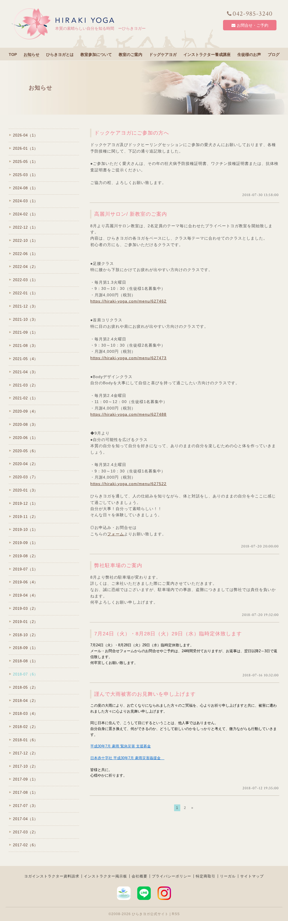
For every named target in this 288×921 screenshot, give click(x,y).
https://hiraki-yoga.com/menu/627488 (128, 414)
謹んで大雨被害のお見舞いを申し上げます (145, 694)
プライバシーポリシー (171, 876)
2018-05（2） (25, 687)
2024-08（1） (25, 188)
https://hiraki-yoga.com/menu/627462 (128, 301)
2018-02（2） (25, 727)
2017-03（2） (25, 832)
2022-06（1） (25, 254)
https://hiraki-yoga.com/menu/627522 (128, 483)
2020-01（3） (25, 490)
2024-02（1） (25, 214)
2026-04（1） (25, 135)
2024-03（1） (25, 201)
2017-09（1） (25, 779)
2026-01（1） (25, 148)
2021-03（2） (25, 385)
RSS (176, 914)
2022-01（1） (25, 293)
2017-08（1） (25, 792)
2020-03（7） (25, 477)
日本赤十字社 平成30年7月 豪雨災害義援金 (127, 758)
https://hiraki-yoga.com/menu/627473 (128, 358)
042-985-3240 (253, 13)
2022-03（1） (25, 280)
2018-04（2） (25, 701)
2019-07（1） (25, 569)
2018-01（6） (25, 740)
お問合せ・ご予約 (252, 25)
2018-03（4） (25, 713)
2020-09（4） (25, 411)
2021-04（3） (25, 372)
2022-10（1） (25, 240)
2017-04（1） (25, 819)
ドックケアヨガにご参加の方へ (131, 133)
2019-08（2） (25, 556)
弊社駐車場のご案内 (118, 565)
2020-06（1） (25, 438)
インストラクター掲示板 (105, 876)
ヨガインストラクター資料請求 (51, 876)
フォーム (115, 534)
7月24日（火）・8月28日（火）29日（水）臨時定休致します (168, 633)
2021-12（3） (25, 306)
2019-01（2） (25, 622)
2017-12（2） (25, 753)
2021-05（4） (25, 359)
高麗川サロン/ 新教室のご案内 (130, 214)
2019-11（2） (25, 517)
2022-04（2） (25, 267)
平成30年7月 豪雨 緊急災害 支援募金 (120, 746)
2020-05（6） (25, 451)
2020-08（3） (25, 424)
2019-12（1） (25, 503)
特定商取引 (205, 876)
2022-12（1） (25, 227)
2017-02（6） (25, 845)
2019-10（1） (25, 529)
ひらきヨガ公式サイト (150, 914)
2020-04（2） (25, 464)
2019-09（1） (25, 543)
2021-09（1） (25, 332)
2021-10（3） (25, 319)
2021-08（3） (25, 346)
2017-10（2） (25, 766)
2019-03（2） (25, 608)
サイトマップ (252, 876)
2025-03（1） (25, 175)
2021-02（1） (25, 398)
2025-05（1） (25, 162)
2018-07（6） (25, 674)
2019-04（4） (25, 595)
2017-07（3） (25, 806)
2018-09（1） (25, 648)
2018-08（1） (25, 661)
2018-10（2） (25, 635)
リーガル (228, 876)
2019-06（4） (25, 582)
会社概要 (139, 876)
